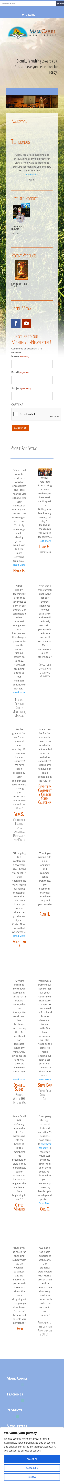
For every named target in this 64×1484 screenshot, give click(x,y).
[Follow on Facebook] (16, 323)
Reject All (32, 1476)
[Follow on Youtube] (26, 323)
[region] (32, 1455)
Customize (32, 1467)
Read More (32, 174)
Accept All (32, 1458)
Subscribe (20, 428)
